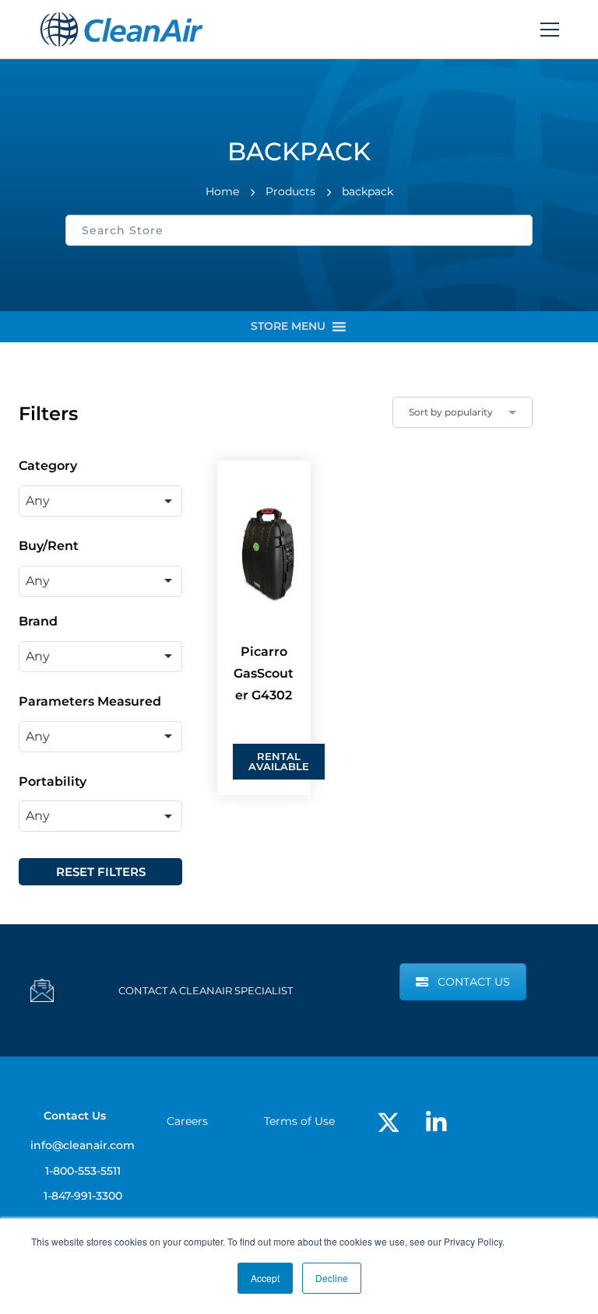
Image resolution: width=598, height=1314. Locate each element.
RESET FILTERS (101, 871)
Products (290, 191)
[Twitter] (388, 1122)
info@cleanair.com (82, 1145)
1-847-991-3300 (83, 1196)
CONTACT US (474, 982)
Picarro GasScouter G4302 (264, 673)
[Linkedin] (436, 1122)
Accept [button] (265, 1277)
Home (222, 191)
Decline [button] (331, 1277)
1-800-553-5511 (83, 1171)
